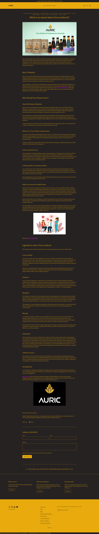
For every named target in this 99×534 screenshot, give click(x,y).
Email (51, 435)
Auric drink (54, 13)
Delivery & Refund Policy (46, 514)
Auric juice (45, 14)
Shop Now (12, 489)
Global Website (48, 5)
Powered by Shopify (11, 509)
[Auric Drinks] (49, 394)
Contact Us (54, 5)
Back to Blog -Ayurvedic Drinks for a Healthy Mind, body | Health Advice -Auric (50, 469)
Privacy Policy (43, 516)
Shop (44, 5)
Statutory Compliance (45, 523)
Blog (41, 511)
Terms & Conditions (44, 518)
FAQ (41, 509)
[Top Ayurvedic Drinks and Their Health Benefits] (49, 223)
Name (23, 435)
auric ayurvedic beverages (31, 13)
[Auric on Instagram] (12, 507)
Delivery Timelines (44, 521)
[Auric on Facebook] (9, 507)
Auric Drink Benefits (65, 13)
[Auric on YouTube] (17, 507)
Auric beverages (45, 13)
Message (24, 442)
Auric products (53, 14)
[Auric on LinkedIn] (14, 507)
